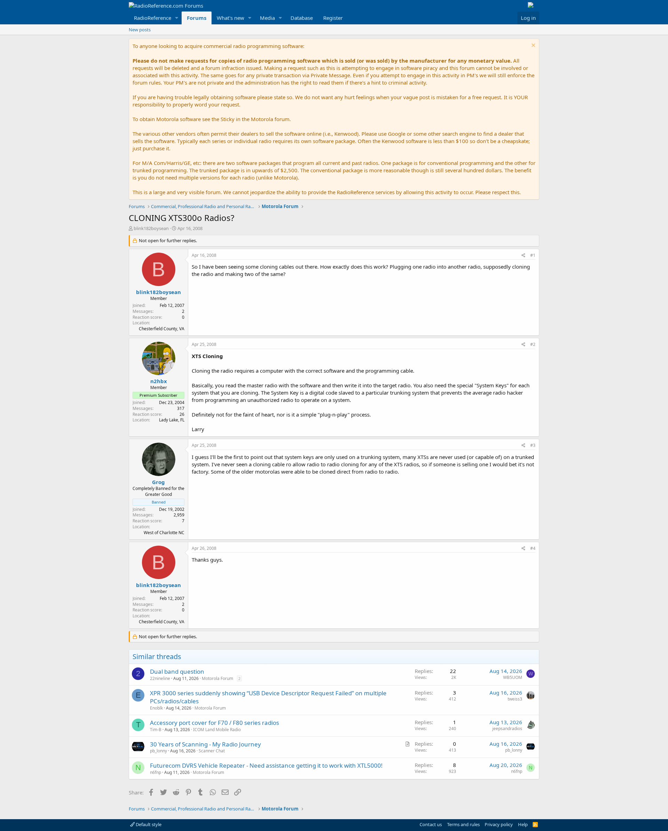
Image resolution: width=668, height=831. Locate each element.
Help (523, 824)
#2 (532, 344)
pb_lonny (158, 751)
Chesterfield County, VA (161, 329)
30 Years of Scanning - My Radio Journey (205, 744)
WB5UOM (512, 677)
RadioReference (152, 17)
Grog (158, 481)
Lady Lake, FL (171, 420)
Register (333, 17)
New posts (140, 29)
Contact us (431, 824)
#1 (532, 255)
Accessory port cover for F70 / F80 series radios (214, 723)
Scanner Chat (212, 751)
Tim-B (155, 730)
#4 (532, 548)
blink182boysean (151, 228)
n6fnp (155, 772)
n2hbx (158, 381)
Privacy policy (499, 824)
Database (302, 17)
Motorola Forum (217, 678)
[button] (177, 17)
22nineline (160, 678)
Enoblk (156, 708)
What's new (230, 17)
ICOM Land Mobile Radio (217, 730)
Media (267, 17)
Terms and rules (463, 824)
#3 (532, 445)
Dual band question (177, 671)
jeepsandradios (507, 728)
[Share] (523, 256)
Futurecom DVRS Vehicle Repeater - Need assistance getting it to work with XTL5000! (266, 765)
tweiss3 (515, 699)
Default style (148, 824)
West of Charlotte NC (164, 533)
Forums (196, 17)
